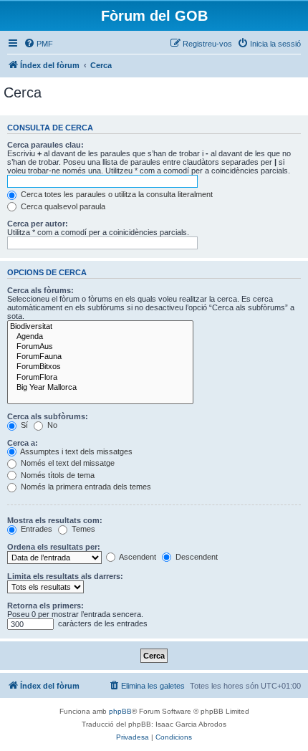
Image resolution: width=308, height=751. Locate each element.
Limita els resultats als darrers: (65, 576)
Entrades (35, 529)
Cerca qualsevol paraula (62, 206)
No (51, 425)
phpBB (120, 711)
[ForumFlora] (100, 378)
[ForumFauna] (100, 357)
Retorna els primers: (45, 605)
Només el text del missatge (67, 463)
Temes (82, 529)
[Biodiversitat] (100, 327)
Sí (23, 425)
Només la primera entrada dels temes (85, 486)
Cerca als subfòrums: (47, 416)
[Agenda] (100, 337)
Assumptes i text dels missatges (76, 451)
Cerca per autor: (37, 223)
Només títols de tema (57, 475)
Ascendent (136, 557)
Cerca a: (22, 443)
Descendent (195, 557)
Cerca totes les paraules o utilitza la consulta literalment (116, 194)
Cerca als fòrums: (40, 290)
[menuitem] (38, 43)
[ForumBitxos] (100, 367)
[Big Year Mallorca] (100, 388)
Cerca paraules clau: (45, 144)
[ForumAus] (100, 347)
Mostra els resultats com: (54, 520)
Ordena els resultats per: (53, 546)
